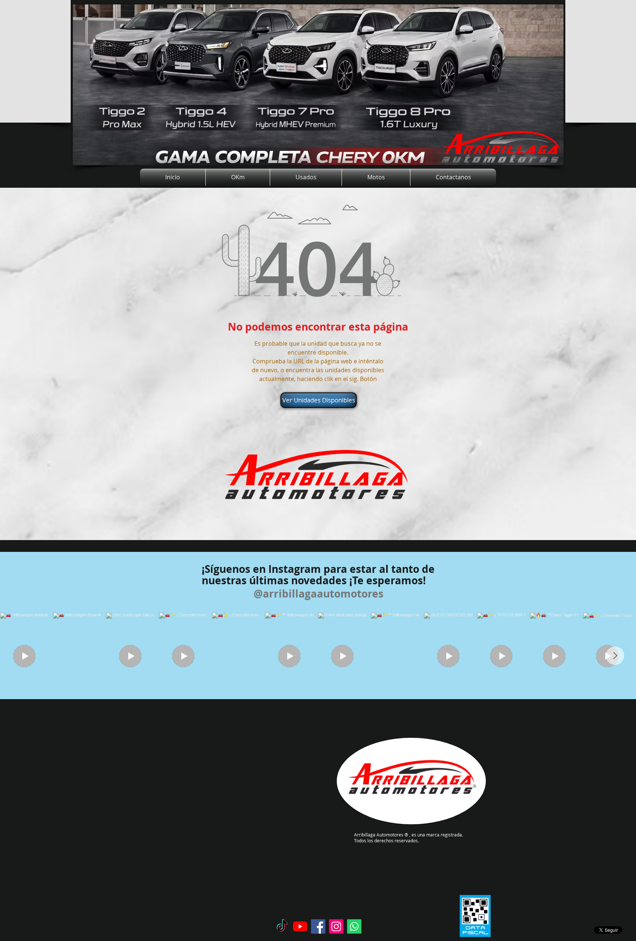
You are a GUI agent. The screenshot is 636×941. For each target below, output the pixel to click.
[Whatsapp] (354, 926)
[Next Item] (615, 655)
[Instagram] (336, 926)
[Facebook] (318, 926)
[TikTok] (282, 926)
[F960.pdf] (475, 917)
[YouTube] (300, 926)
